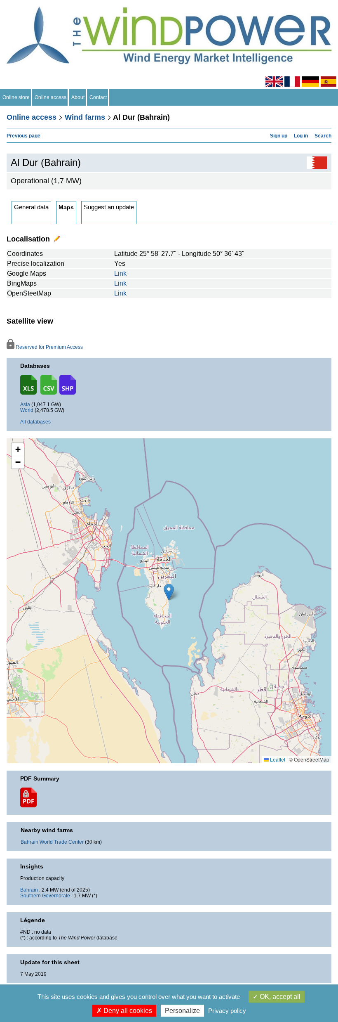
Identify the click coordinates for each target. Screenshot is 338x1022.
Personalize (182, 1010)
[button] (18, 449)
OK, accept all (279, 996)
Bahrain (29, 890)
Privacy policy (227, 1010)
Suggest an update (109, 207)
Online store (16, 97)
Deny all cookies (127, 1010)
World (26, 410)
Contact (98, 97)
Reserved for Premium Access (48, 347)
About (78, 97)
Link (120, 273)
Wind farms (85, 117)
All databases (35, 422)
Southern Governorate (45, 896)
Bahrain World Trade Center (52, 842)
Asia (25, 404)
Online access (50, 97)
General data (31, 207)
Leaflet (277, 759)
